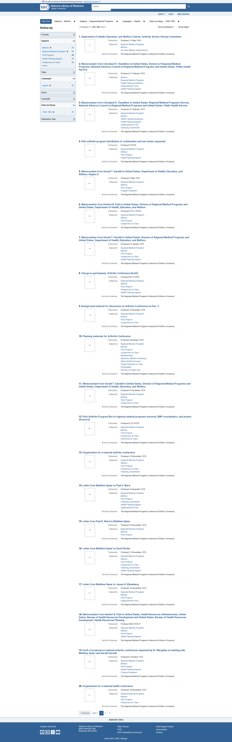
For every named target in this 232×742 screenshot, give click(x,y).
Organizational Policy (130, 86)
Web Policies (123, 726)
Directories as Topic (129, 439)
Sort (165, 27)
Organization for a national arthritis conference (109, 452)
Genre (44, 92)
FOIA (119, 729)
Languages (46, 78)
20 (183, 27)
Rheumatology (127, 355)
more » (45, 65)
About (161, 14)
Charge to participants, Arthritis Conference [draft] (109, 273)
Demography (126, 367)
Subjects (45, 41)
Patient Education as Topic (132, 364)
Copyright (45, 99)
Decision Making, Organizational (134, 50)
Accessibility (161, 729)
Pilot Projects (126, 155)
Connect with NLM (48, 726)
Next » (103, 27)
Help (171, 14)
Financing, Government (130, 128)
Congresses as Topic (130, 224)
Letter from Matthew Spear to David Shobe (106, 548)
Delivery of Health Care (130, 370)
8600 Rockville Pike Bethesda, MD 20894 (88, 730)
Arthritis (124, 47)
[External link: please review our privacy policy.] (42, 732)
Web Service (183, 14)
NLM (107, 738)
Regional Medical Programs (132, 44)
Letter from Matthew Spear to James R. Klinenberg (111, 584)
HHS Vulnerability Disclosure (129, 732)
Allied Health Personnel (131, 361)
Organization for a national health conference (108, 686)
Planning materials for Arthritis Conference (107, 336)
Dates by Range (48, 105)
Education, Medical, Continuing (133, 358)
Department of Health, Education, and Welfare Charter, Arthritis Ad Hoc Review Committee (131, 36)
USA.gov (124, 738)
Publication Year (48, 119)
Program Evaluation (129, 191)
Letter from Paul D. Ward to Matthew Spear (106, 521)
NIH (111, 738)
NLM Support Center (164, 726)
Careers (159, 732)
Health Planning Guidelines (132, 83)
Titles (43, 72)
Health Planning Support (131, 89)
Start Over (46, 21)
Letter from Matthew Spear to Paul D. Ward (106, 485)
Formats (45, 34)
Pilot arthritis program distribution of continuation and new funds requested (123, 141)
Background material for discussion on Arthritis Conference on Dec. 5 (120, 306)
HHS (117, 738)
